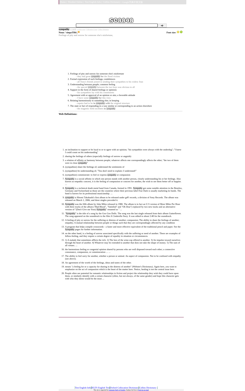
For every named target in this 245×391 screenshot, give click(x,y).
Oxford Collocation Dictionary (124, 387)
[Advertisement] (120, 54)
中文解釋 (73, 29)
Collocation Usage (91, 29)
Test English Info (83, 387)
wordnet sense (81, 29)
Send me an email (143, 390)
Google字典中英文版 (132, 2)
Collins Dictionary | (112, 2)
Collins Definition (103, 29)
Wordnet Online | (76, 2)
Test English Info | (93, 2)
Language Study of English (117, 390)
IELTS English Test (100, 387)
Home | (63, 2)
